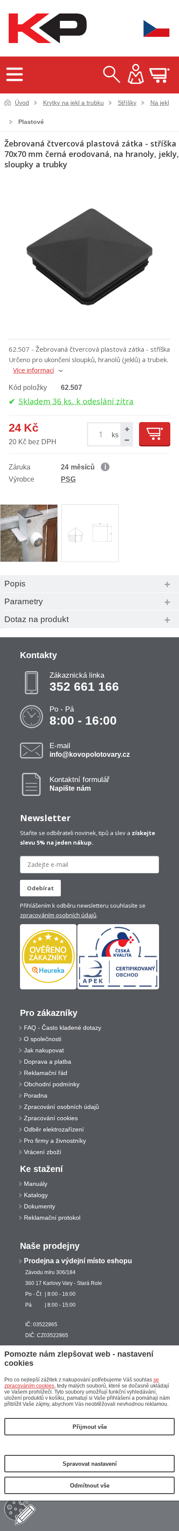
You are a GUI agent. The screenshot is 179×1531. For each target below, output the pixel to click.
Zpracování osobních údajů (61, 1106)
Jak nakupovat (44, 1050)
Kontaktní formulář (79, 783)
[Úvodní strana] (45, 28)
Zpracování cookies (51, 1118)
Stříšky (127, 102)
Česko (150, 28)
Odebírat (40, 888)
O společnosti (42, 1038)
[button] (126, 428)
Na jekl (159, 102)
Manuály (35, 1183)
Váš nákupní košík (159, 75)
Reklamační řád (45, 1072)
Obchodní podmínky (52, 1084)
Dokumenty (39, 1206)
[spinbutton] (102, 434)
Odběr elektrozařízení (54, 1129)
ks (115, 435)
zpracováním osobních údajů (58, 915)
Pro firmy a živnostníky (55, 1140)
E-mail (90, 750)
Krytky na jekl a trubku (73, 102)
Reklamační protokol (52, 1217)
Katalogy (36, 1195)
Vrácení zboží (42, 1151)
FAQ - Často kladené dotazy (62, 1027)
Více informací (33, 370)
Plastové (31, 121)
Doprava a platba (47, 1061)
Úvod (22, 102)
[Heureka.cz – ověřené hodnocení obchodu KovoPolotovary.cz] (48, 957)
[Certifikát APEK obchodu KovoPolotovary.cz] (118, 988)
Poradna (35, 1095)
